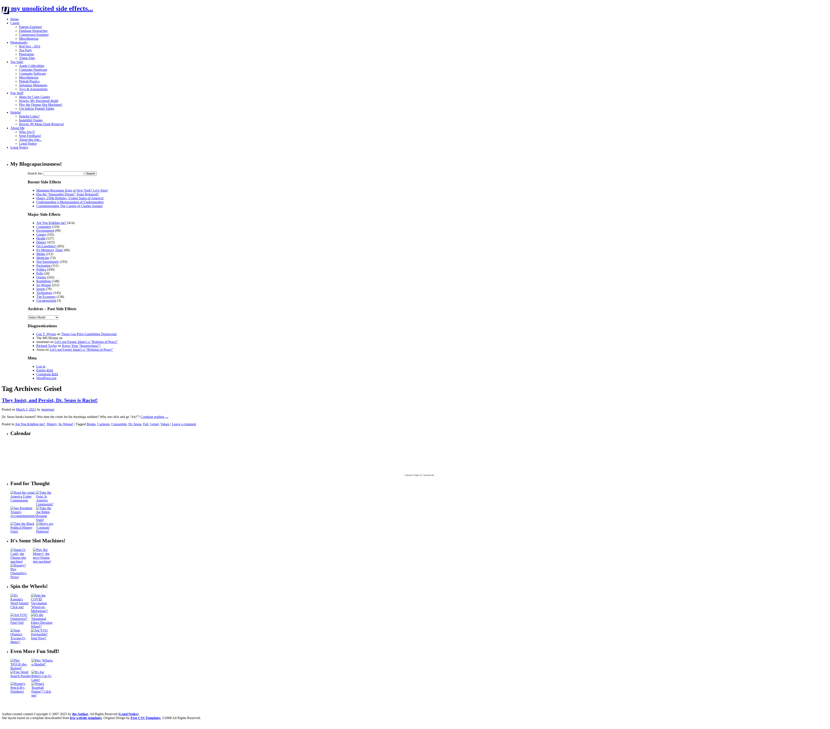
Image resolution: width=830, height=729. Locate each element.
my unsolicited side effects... (51, 8)
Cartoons (103, 424)
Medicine (42, 258)
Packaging (43, 265)
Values (164, 424)
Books (91, 424)
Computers (43, 227)
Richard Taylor (46, 346)
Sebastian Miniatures (33, 85)
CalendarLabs (428, 475)
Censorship (119, 424)
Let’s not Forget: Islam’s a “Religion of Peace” (86, 342)
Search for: (35, 173)
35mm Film (27, 58)
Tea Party (25, 50)
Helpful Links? (29, 116)
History (41, 242)
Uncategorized (46, 300)
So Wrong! (43, 285)
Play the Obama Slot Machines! (40, 104)
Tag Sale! (16, 62)
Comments (47, 374)
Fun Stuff (16, 93)
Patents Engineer (30, 27)
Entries (44, 370)
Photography (19, 42)
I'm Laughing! (46, 246)
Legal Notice (28, 143)
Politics (41, 269)
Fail (145, 424)
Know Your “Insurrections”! (81, 346)
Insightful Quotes (31, 120)
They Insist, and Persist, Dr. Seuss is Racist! (50, 400)
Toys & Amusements (33, 89)
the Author (80, 714)
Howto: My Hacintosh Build (38, 101)
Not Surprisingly (47, 262)
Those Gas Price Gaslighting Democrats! (89, 334)
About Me (17, 128)
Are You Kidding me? (51, 223)
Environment (45, 230)
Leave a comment (184, 424)
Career (14, 23)
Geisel (154, 424)
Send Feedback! (30, 136)
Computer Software (32, 73)
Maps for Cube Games (34, 97)
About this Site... (30, 139)
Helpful (15, 112)
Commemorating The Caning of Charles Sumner (69, 206)
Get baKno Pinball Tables (36, 108)
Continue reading (155, 417)
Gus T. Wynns (46, 334)
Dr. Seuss (134, 424)
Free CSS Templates (145, 718)
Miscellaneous (28, 38)
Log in (40, 366)
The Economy (46, 297)
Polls (39, 273)
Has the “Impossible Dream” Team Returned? (67, 194)
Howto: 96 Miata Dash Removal (41, 124)
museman (47, 409)
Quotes (41, 277)
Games (41, 234)
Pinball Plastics (29, 81)
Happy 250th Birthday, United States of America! (70, 198)
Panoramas (26, 54)
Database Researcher (33, 31)
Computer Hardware (33, 69)
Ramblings (43, 281)
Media (40, 254)
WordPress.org (46, 378)
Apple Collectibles (31, 66)
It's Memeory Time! (49, 250)
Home (14, 19)
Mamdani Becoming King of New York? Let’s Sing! (72, 190)
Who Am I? (27, 132)
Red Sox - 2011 (29, 46)
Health (40, 238)
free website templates (86, 718)
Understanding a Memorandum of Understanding (70, 202)
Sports (40, 289)
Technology (44, 293)
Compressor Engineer (34, 35)
